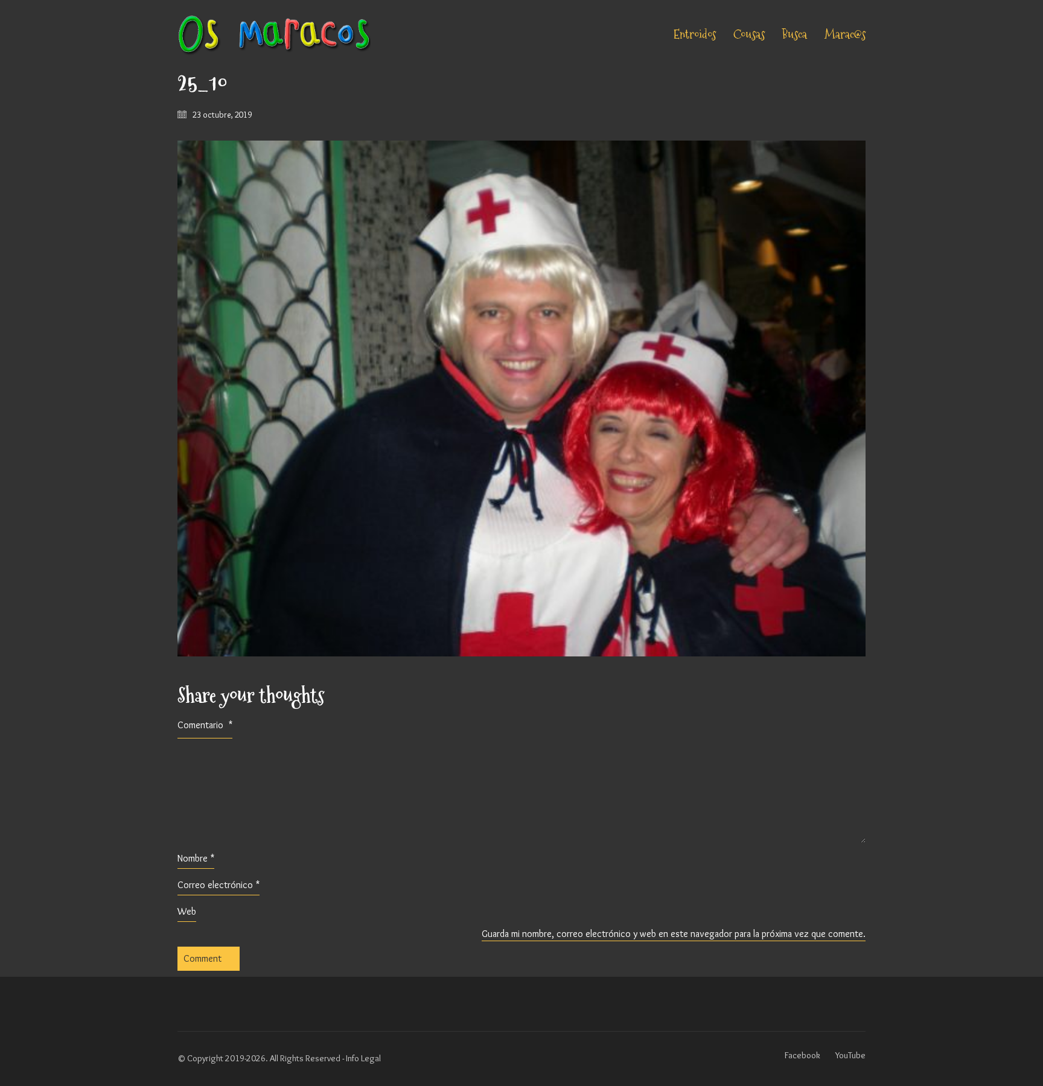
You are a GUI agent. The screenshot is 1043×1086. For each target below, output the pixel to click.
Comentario (204, 725)
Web (186, 911)
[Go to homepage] (274, 34)
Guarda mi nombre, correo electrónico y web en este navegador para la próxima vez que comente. (674, 933)
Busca (794, 35)
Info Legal (363, 1058)
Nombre (195, 858)
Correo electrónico (218, 885)
